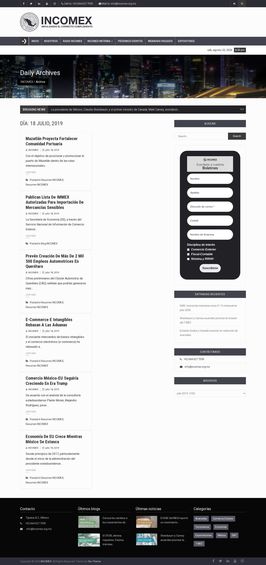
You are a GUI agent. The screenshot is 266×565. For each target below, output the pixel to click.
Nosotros (51, 41)
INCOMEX (26, 82)
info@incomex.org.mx (197, 366)
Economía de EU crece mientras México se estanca (54, 439)
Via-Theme (94, 561)
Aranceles (201, 518)
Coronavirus (202, 526)
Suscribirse (210, 268)
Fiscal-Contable (201, 254)
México (222, 535)
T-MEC (199, 543)
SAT (234, 535)
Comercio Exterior (203, 249)
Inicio (35, 41)
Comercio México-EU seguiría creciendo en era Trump (52, 381)
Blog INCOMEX (49, 243)
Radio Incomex (72, 41)
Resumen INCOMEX (52, 179)
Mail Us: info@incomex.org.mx (118, 3)
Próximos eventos (130, 41)
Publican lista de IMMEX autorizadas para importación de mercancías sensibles (55, 202)
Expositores (186, 41)
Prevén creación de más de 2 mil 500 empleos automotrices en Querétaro (55, 261)
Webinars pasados (160, 41)
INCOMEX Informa (99, 41)
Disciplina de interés (201, 244)
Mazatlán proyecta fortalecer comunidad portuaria (52, 141)
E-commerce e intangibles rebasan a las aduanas (49, 322)
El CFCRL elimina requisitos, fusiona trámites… (113, 540)
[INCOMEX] (133, 22)
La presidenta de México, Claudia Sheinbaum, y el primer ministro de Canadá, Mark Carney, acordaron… (115, 109)
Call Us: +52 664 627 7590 (78, 3)
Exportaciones (203, 535)
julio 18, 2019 (52, 150)
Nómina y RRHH (202, 258)
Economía (221, 526)
